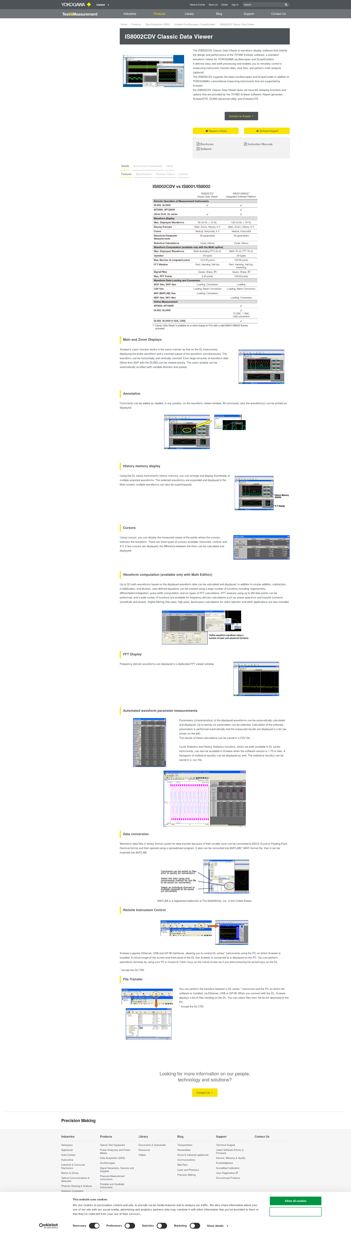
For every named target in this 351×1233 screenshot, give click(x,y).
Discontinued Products (228, 1178)
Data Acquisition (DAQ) (157, 24)
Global (224, 4)
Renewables (183, 1150)
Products (159, 14)
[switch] (130, 1226)
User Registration (225, 1173)
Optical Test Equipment (112, 1145)
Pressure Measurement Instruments (112, 1177)
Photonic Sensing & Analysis (76, 1186)
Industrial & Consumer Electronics (73, 1166)
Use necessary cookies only (295, 1211)
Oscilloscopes (107, 1163)
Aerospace (67, 1145)
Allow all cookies (295, 1200)
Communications (186, 1159)
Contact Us (278, 14)
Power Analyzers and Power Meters (115, 1151)
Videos (142, 1154)
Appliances (67, 1150)
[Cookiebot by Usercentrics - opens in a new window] (49, 1226)
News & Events (197, 4)
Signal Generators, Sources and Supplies (117, 1169)
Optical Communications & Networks (75, 1179)
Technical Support (268, 131)
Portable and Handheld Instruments (112, 1185)
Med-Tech (182, 1164)
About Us (213, 4)
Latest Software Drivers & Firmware (230, 1151)
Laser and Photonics (188, 1169)
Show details (215, 1225)
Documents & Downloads (152, 1145)
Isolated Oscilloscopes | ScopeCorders (194, 24)
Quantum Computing (72, 1191)
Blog (219, 14)
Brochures (207, 144)
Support (249, 14)
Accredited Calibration (227, 1168)
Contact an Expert (240, 116)
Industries (130, 14)
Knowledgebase (224, 1163)
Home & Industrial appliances (193, 1154)
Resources (144, 1150)
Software (206, 149)
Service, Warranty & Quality (231, 1158)
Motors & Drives (70, 1173)
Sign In (235, 4)
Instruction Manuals (260, 144)
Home (124, 24)
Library (189, 14)
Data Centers (68, 1154)
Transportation (184, 1145)
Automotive (67, 1159)
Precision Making (186, 1174)
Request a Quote (218, 131)
